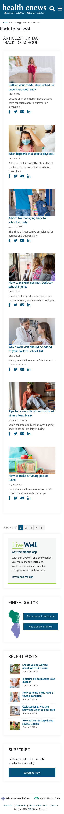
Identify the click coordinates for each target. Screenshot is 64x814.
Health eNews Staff (38, 805)
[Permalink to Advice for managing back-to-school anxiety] (32, 202)
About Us (8, 805)
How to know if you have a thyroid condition (37, 694)
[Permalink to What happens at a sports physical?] (32, 138)
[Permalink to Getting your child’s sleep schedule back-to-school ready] (32, 69)
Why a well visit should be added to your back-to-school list (30, 349)
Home (5, 22)
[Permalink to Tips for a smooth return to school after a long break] (32, 395)
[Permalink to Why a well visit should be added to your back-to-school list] (32, 331)
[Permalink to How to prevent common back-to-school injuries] (32, 267)
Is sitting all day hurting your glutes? (38, 680)
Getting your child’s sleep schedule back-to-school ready (31, 87)
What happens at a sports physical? (32, 154)
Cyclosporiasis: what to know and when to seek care (38, 708)
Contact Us (21, 805)
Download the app (22, 577)
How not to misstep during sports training (37, 722)
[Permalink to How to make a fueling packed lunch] (32, 460)
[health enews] (25, 9)
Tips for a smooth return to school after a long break (31, 413)
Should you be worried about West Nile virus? (35, 666)
